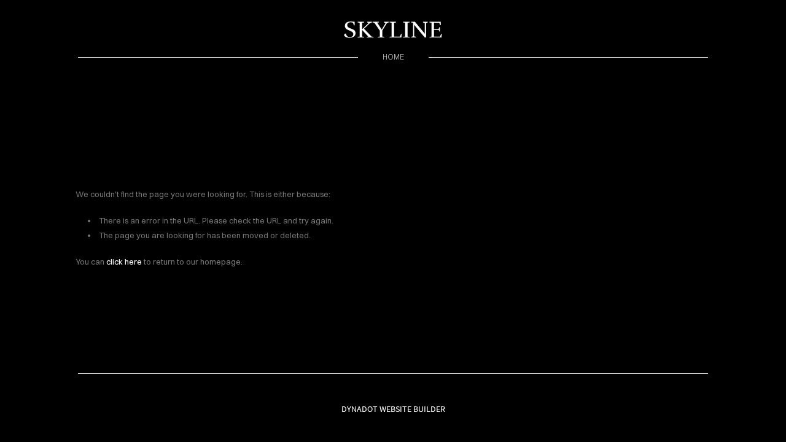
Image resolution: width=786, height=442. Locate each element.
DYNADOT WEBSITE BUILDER (393, 408)
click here (124, 261)
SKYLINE (393, 29)
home (393, 56)
